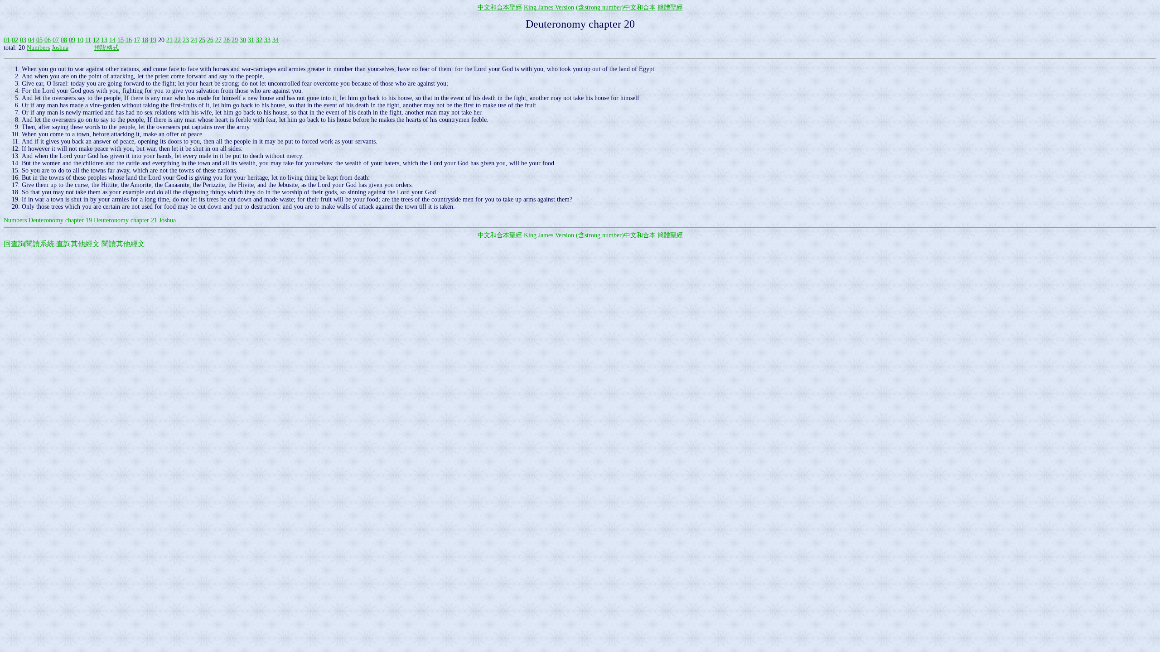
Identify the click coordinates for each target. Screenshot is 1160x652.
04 (31, 40)
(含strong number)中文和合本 (616, 7)
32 (259, 40)
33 (267, 40)
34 (275, 40)
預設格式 (106, 47)
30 (243, 40)
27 (218, 40)
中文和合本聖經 (500, 7)
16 (129, 40)
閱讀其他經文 (123, 244)
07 (56, 40)
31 (251, 40)
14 (112, 40)
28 (226, 40)
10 (80, 40)
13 (104, 40)
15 (120, 40)
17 (137, 40)
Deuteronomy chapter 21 (125, 220)
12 (96, 40)
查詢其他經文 (78, 244)
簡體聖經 (670, 7)
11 (88, 40)
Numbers (38, 47)
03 (23, 40)
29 (235, 40)
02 (15, 40)
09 (72, 40)
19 (153, 40)
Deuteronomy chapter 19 (60, 220)
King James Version (549, 7)
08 (64, 40)
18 (145, 40)
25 (202, 40)
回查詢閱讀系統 (29, 244)
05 (39, 40)
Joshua (60, 47)
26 (210, 40)
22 (177, 40)
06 (47, 40)
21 (169, 40)
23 (186, 40)
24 (194, 40)
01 (7, 40)
